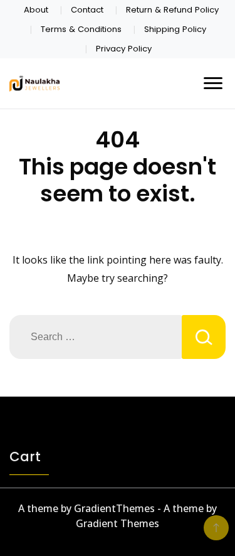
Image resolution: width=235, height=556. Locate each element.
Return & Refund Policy (172, 10)
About (36, 10)
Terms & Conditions (81, 29)
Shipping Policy (175, 29)
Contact (87, 10)
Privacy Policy (124, 49)
